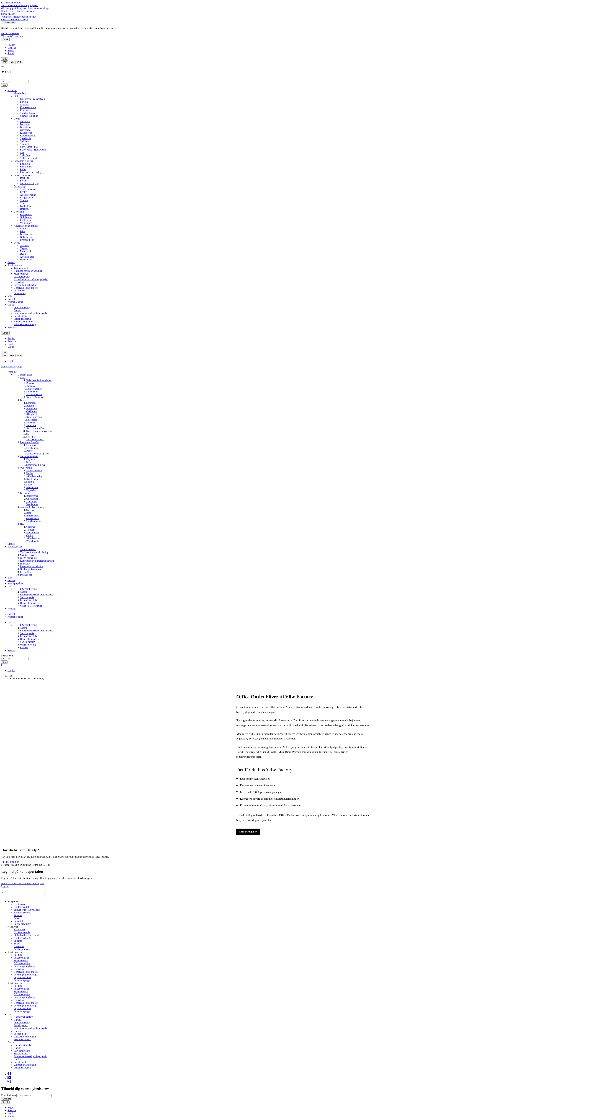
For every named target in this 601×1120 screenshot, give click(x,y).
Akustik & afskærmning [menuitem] (32, 507)
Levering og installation (25, 285)
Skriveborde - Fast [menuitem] (35, 428)
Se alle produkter (22, 924)
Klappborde (26, 132)
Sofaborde (25, 121)
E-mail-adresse (8, 1095)
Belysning (19, 211)
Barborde (24, 124)
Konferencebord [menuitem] (34, 417)
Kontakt (11, 327)
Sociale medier (21, 1033)
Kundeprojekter (15, 302)
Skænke (24, 200)
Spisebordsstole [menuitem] (34, 394)
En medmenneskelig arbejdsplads (30, 313)
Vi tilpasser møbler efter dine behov (18, 16)
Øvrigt (17, 242)
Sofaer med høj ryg (29, 183)
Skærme (24, 228)
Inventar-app (20, 293)
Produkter (12, 90)
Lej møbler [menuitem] (25, 572)
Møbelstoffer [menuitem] (32, 532)
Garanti (17, 310)
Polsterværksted (21, 957)
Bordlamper (26, 214)
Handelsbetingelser (23, 321)
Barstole (24, 101)
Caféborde (25, 130)
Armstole (24, 104)
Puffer (23, 169)
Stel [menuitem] (28, 434)
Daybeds (24, 177)
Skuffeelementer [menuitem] (34, 470)
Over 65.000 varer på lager (14, 19)
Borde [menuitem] (23, 400)
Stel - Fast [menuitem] (31, 436)
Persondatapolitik (22, 318)
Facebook (9, 1073)
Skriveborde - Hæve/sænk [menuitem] (39, 431)
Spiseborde (25, 138)
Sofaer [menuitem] (29, 462)
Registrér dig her (248, 831)
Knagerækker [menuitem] (33, 479)
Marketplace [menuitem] (26, 374)
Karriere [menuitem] (24, 647)
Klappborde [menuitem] (32, 414)
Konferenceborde (22, 912)
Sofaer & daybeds (22, 175)
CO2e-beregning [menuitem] (28, 558)
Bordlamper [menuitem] (32, 496)
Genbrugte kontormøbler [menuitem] (32, 569)
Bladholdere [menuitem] (32, 487)
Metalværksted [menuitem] (27, 555)
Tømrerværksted (22, 268)
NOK (12, 62)
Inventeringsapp (22, 980)
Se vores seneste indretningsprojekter (19, 5)
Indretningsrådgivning (25, 966)
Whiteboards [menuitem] (32, 541)
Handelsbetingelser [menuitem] (29, 603)
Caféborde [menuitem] (31, 411)
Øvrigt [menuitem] (23, 524)
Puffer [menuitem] (29, 450)
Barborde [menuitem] (31, 405)
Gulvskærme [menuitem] (32, 518)
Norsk (11, 50)
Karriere (18, 1031)
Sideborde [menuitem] (31, 425)
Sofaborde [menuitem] (31, 403)
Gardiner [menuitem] (30, 527)
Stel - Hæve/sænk (29, 158)
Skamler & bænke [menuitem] (35, 397)
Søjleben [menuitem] (30, 422)
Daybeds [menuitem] (30, 459)
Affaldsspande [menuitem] (33, 538)
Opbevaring (20, 186)
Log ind (11, 361)
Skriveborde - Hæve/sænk (33, 149)
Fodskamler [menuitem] (32, 448)
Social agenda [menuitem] (27, 597)
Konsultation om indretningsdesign (31, 279)
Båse (22, 231)
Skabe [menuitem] (29, 484)
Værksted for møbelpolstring (28, 271)
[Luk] (2, 79)
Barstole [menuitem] (30, 383)
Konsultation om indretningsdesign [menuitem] (37, 560)
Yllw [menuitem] (10, 577)
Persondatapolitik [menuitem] (28, 600)
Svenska (12, 47)
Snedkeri (18, 955)
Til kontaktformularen (12, 36)
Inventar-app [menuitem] (26, 574)
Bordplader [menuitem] (31, 408)
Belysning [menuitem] (25, 493)
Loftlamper (25, 220)
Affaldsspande (27, 256)
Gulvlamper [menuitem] (32, 498)
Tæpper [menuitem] (30, 529)
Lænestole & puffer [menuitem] (29, 442)
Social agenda (8, 14)
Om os (11, 304)
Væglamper (26, 223)
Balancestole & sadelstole (32, 99)
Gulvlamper (26, 217)
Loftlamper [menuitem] (31, 501)
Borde (17, 118)
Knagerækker (26, 197)
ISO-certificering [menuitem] (28, 589)
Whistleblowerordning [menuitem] (31, 605)
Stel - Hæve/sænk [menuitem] (35, 439)
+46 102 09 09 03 (10, 33)
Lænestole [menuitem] (31, 445)
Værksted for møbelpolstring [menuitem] (34, 552)
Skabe (23, 203)
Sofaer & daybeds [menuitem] (29, 456)
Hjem (10, 675)
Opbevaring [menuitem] (26, 467)
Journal (11, 299)
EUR (19, 62)
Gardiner (24, 245)
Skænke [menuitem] (30, 481)
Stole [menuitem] (22, 377)
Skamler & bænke (29, 115)
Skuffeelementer (28, 189)
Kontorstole (26, 110)
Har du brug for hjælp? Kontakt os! (18, 11)
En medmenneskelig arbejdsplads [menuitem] (36, 594)
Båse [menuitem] (28, 512)
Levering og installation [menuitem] (31, 566)
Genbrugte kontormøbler (26, 287)
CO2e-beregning (22, 276)
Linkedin (9, 1077)
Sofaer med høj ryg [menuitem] (35, 465)
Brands (11, 262)
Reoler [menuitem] (29, 473)
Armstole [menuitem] (30, 386)
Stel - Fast (25, 155)
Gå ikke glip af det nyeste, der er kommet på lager (25, 8)
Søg (3, 81)
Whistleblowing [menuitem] (28, 644)
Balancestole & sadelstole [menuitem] (38, 380)
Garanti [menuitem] (23, 591)
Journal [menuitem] (11, 580)
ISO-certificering (22, 307)
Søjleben (24, 141)
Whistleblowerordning (25, 324)
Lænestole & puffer (23, 161)
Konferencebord (28, 135)
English (11, 45)
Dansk (5, 39)
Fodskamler (26, 166)
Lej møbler (19, 290)
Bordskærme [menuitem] (32, 515)
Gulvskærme (26, 237)
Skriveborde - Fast (29, 146)
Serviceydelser (15, 265)
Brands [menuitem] (11, 543)
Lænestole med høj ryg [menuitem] (37, 453)
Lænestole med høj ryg (31, 172)
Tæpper (24, 248)
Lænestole (25, 163)
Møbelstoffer (26, 251)
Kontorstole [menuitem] (32, 391)
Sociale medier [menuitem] (27, 641)
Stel (22, 152)
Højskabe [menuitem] (31, 490)
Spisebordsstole (27, 113)
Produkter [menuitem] (12, 372)
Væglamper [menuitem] (32, 504)
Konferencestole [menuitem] (34, 388)
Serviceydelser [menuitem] (15, 546)
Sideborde (25, 144)
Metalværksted (21, 273)
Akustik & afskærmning (26, 225)
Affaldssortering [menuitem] (34, 476)
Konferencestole (28, 107)
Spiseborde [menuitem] (31, 419)
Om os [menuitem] (11, 586)
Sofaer (23, 180)
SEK (5, 62)
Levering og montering (25, 974)
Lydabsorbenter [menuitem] (34, 521)
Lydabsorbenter (27, 240)
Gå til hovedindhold (11, 2)
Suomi (11, 53)
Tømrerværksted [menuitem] (28, 549)
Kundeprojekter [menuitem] (15, 583)
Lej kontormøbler (22, 977)
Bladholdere (26, 206)
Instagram (9, 1081)
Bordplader (25, 127)
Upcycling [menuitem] (25, 563)
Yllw (10, 296)
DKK (5, 59)
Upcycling (19, 282)
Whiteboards (26, 259)
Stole (16, 96)
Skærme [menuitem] (30, 510)
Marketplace (20, 93)
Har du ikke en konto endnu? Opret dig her (22, 883)
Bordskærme (26, 234)
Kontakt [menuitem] (11, 608)
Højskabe (24, 208)
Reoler (23, 192)
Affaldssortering (28, 194)
